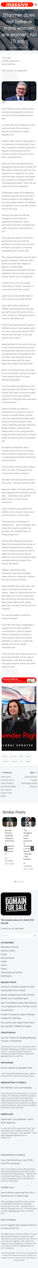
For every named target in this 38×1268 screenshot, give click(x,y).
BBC (21, 756)
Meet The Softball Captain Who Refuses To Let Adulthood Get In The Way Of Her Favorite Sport (18, 1006)
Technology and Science (11, 972)
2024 (5, 756)
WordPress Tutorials (13, 1155)
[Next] (32, 848)
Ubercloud (7, 1114)
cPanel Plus (7, 1187)
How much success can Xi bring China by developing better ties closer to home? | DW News (8, 784)
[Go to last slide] (5, 848)
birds (28, 756)
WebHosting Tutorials (13, 1083)
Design (4, 954)
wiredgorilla (9, 861)
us (22, 761)
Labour (6, 761)
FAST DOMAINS (8, 1220)
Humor (4, 965)
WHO (28, 761)
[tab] (15, 881)
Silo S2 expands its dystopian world (16, 1068)
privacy (15, 761)
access (13, 756)
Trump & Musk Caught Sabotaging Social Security (29, 780)
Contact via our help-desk (12, 928)
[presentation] (9, 822)
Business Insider (8, 950)
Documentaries (7, 958)
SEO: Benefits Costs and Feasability (16, 1087)
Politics (4, 969)
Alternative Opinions (10, 947)
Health (4, 961)
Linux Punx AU (8, 1033)
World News (19, 10)
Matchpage (7, 1063)
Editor (14, 47)
